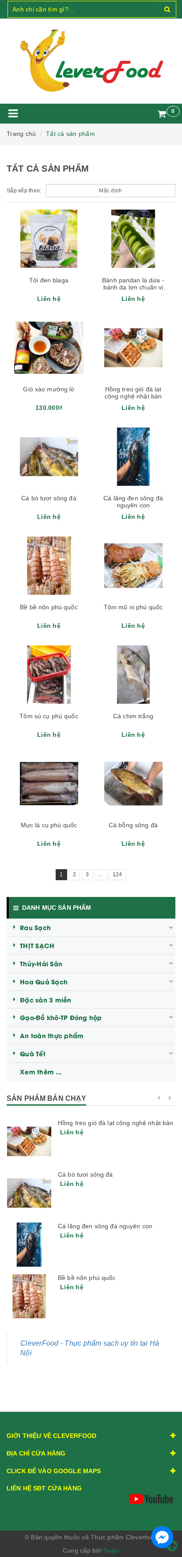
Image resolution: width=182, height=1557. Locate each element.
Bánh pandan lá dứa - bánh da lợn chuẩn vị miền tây (133, 287)
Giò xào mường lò (48, 389)
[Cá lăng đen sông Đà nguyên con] (29, 1245)
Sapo (111, 1550)
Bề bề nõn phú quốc (49, 607)
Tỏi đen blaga (48, 280)
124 (117, 874)
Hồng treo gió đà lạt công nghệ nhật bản (133, 393)
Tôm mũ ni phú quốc (133, 607)
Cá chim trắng (133, 716)
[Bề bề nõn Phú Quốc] (29, 1296)
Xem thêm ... (40, 1071)
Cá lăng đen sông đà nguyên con (133, 502)
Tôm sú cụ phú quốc (48, 716)
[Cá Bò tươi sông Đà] (29, 1193)
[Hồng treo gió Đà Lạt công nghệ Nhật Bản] (29, 1141)
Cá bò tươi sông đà (48, 498)
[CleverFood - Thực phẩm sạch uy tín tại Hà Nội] (91, 61)
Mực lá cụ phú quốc (49, 825)
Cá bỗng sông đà (133, 825)
